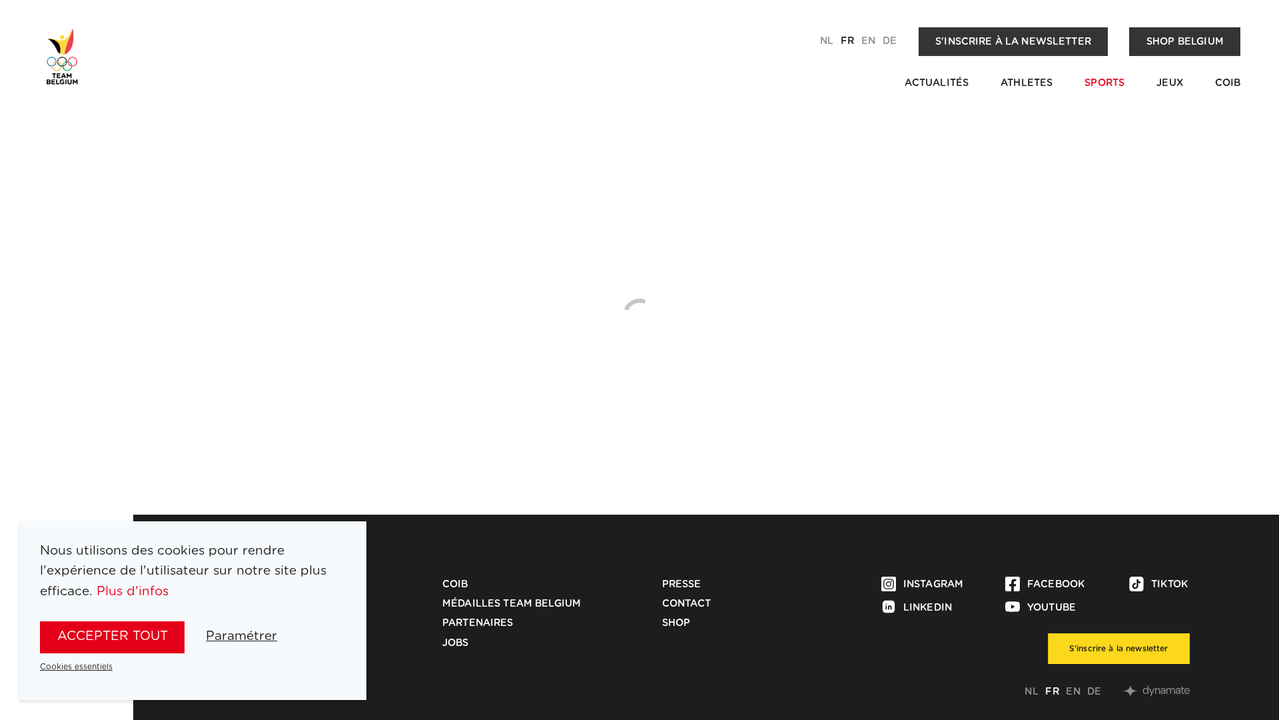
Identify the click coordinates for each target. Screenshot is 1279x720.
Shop (676, 623)
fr (847, 41)
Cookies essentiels (76, 667)
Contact (686, 604)
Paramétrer (241, 636)
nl (826, 41)
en (868, 41)
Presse (681, 584)
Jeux (1169, 83)
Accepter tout (112, 636)
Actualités (937, 83)
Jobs (455, 643)
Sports (1104, 83)
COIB (1228, 83)
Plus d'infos (133, 591)
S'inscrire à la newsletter (1013, 42)
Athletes (1027, 83)
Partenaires (478, 623)
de (890, 41)
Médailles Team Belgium (511, 604)
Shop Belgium (1185, 42)
